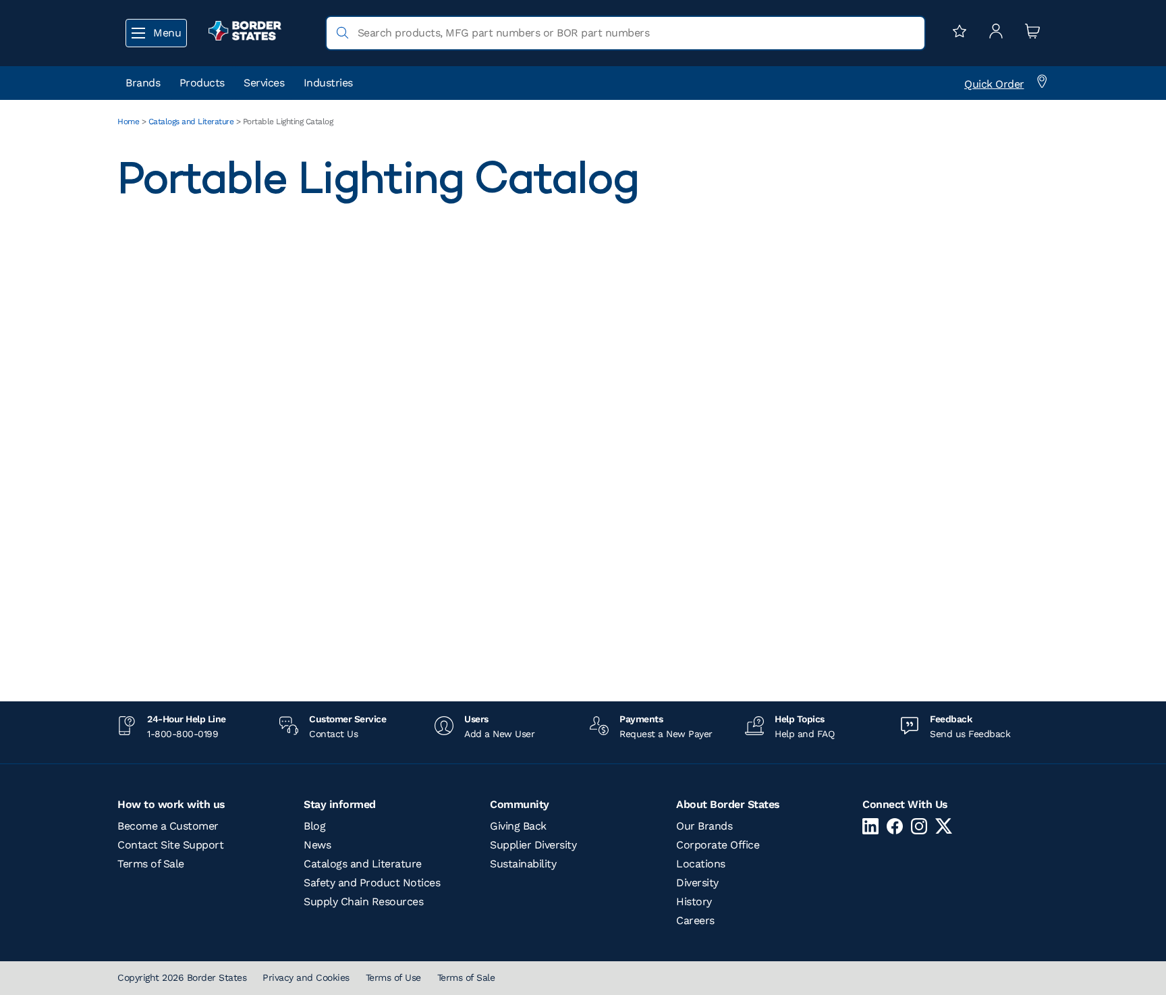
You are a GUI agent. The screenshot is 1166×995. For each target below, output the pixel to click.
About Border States (728, 804)
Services (264, 82)
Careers (695, 920)
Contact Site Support (170, 844)
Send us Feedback (970, 733)
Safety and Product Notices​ (372, 882)
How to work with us (171, 804)
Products (202, 82)
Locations (700, 863)
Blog (314, 825)
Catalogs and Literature (191, 121)
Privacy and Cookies (306, 977)
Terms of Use (393, 977)
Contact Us (333, 733)
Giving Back (518, 825)
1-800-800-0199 (182, 733)
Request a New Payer (666, 733)
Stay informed (340, 804)
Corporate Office (717, 844)
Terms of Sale (150, 863)
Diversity (697, 882)
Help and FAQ (804, 733)
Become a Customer (168, 825)
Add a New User (499, 733)
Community (519, 804)
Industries (328, 82)
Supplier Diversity (533, 844)
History (694, 901)
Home (128, 121)
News (317, 844)
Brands (143, 82)
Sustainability (523, 863)
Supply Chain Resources (363, 901)
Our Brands (704, 825)
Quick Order (994, 84)
